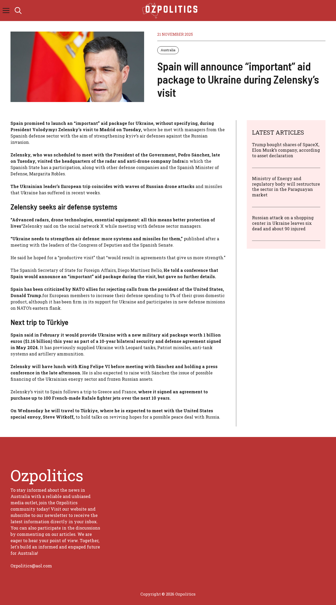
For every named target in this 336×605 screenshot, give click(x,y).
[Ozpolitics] (171, 10)
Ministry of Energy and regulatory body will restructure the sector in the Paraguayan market (286, 186)
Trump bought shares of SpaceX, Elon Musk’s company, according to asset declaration (286, 150)
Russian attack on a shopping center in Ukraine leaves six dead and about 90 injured (283, 223)
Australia (168, 50)
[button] (18, 10)
